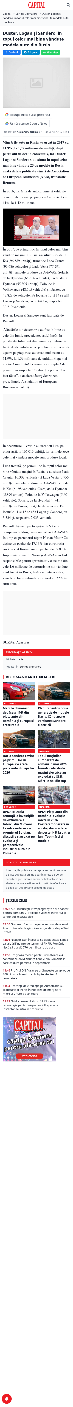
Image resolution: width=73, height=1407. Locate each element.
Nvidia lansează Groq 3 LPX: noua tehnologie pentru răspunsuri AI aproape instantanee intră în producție (30, 1005)
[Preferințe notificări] (7, 1399)
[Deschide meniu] (5, 4)
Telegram (33, 52)
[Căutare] (68, 5)
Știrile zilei (16, 900)
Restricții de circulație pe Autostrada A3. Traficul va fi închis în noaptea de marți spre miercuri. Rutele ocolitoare (33, 990)
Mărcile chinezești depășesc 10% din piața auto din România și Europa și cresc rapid (18, 716)
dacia (20, 659)
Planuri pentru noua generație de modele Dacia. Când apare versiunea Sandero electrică (53, 716)
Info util (44, 751)
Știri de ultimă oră (30, 666)
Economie (10, 703)
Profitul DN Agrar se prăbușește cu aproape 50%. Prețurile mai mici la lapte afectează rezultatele (36, 974)
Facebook (13, 52)
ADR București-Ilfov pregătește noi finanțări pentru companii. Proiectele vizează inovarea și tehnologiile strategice (36, 913)
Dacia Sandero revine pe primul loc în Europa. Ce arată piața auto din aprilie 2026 (19, 764)
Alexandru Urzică (27, 131)
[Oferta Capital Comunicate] (36, 1039)
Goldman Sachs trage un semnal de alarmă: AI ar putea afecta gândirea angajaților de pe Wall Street (36, 928)
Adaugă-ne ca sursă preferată (30, 115)
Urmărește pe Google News (28, 124)
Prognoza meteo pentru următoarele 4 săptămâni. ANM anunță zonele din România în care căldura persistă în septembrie (34, 959)
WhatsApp (52, 52)
